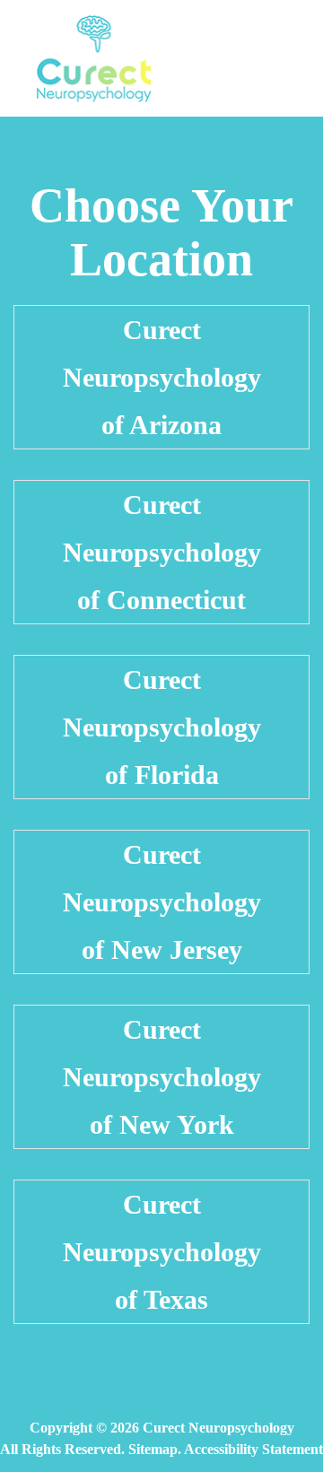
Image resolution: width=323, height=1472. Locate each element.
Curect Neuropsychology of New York (162, 1077)
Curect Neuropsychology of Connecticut (162, 552)
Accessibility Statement (253, 1449)
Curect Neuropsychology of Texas (162, 1251)
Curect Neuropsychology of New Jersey (162, 902)
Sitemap (153, 1449)
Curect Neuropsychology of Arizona (162, 377)
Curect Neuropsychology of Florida (162, 727)
